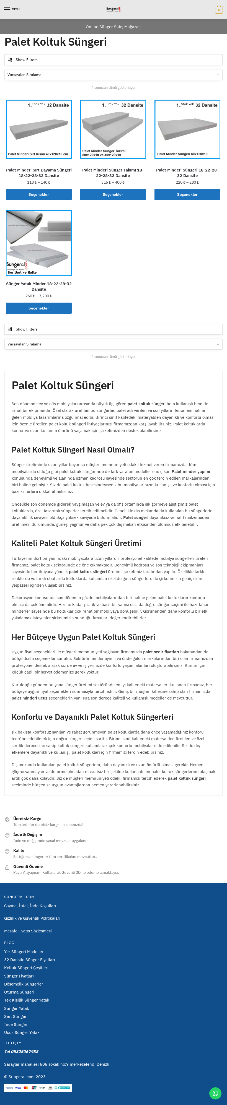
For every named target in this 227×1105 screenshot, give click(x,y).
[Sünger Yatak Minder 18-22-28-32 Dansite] (39, 243)
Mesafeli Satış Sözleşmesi (28, 931)
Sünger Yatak (16, 1008)
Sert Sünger (15, 1016)
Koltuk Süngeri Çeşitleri (26, 967)
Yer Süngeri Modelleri (24, 951)
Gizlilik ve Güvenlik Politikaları (32, 918)
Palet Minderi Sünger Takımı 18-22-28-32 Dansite (113, 172)
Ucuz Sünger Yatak (22, 1032)
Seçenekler (39, 194)
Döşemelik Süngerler (23, 984)
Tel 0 (21, 1051)
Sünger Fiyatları (19, 976)
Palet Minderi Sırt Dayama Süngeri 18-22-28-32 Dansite (39, 172)
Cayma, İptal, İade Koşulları (30, 905)
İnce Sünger (15, 1024)
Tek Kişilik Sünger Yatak (26, 1000)
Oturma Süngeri (19, 992)
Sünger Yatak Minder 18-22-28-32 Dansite (39, 286)
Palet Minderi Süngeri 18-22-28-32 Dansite (187, 172)
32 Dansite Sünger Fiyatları (29, 959)
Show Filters (27, 59)
